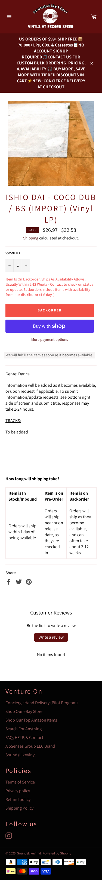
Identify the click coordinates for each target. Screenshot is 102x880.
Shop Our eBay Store (23, 711)
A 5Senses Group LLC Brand (30, 746)
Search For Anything (23, 729)
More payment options (49, 339)
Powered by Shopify (56, 853)
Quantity (12, 253)
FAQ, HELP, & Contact (24, 737)
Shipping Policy (19, 808)
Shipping (30, 238)
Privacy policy (17, 791)
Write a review (51, 637)
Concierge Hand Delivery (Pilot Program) (41, 703)
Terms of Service (20, 782)
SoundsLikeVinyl (20, 755)
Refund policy (17, 799)
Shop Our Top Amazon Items (31, 720)
